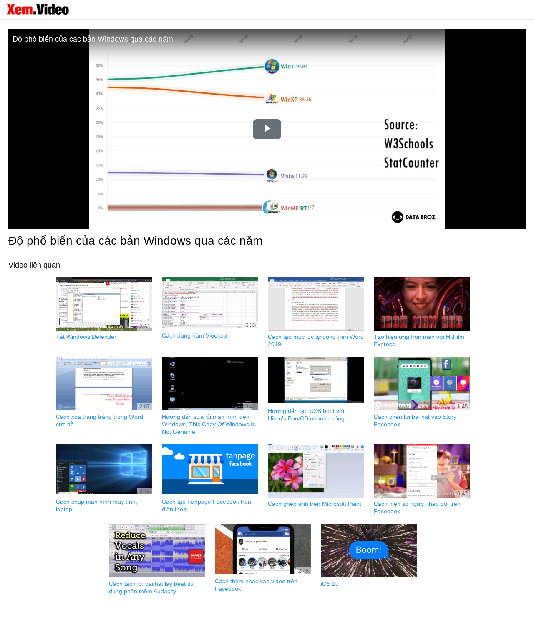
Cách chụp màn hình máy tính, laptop (96, 505)
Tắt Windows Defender (86, 336)
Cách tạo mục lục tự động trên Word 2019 (316, 340)
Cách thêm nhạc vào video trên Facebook (256, 585)
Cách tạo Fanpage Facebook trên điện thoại (206, 505)
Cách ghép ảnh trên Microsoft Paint (314, 503)
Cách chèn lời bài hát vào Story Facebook (415, 420)
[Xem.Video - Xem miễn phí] (37, 9)
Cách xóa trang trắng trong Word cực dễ (99, 420)
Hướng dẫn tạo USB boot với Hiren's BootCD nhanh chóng (306, 415)
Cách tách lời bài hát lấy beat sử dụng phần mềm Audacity (151, 587)
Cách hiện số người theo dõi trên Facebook (417, 507)
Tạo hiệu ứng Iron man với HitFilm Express (419, 340)
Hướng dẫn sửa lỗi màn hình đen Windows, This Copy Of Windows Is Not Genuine (208, 424)
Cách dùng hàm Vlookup (194, 335)
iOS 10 (330, 583)
